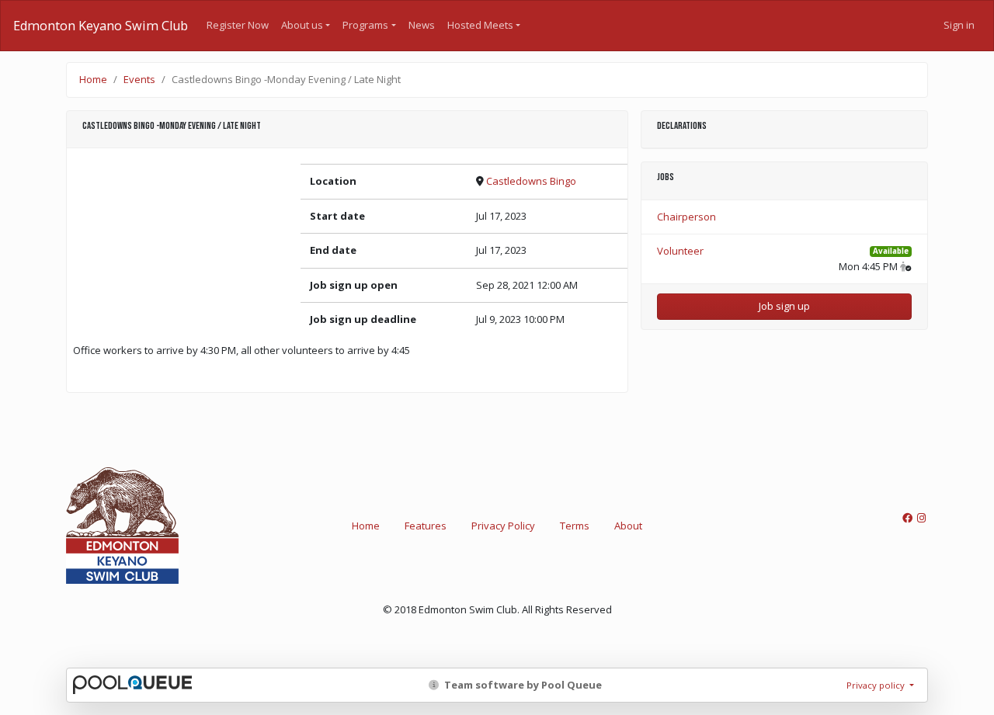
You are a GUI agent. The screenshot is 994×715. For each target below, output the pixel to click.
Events (139, 79)
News (421, 25)
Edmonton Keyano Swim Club (100, 25)
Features (426, 526)
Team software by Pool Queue (522, 685)
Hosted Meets (480, 25)
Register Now (238, 25)
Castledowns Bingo (531, 181)
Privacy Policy (503, 526)
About (628, 526)
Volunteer (680, 251)
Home (93, 79)
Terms (574, 526)
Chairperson (686, 217)
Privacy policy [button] (876, 685)
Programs (365, 25)
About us (302, 25)
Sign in (959, 25)
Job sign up (784, 306)
